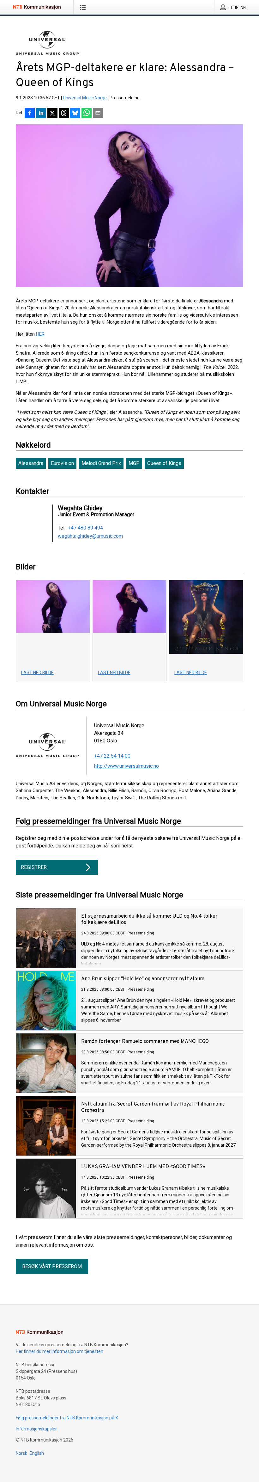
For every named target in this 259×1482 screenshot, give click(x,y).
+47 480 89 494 (85, 528)
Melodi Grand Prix (101, 463)
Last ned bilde (37, 672)
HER (40, 334)
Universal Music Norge (85, 97)
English (37, 1453)
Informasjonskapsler (36, 1428)
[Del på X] (52, 113)
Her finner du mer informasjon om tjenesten (59, 1351)
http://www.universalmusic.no (126, 766)
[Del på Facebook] (30, 113)
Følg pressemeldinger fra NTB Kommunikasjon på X (67, 1417)
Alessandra (30, 463)
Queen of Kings (164, 463)
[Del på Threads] (64, 113)
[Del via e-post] (98, 113)
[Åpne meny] (84, 7)
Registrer (34, 867)
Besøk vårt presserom (52, 1266)
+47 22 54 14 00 (112, 756)
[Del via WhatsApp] (86, 113)
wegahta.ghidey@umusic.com (90, 536)
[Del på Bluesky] (75, 113)
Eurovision (62, 463)
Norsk (21, 1453)
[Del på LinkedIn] (41, 113)
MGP (134, 463)
